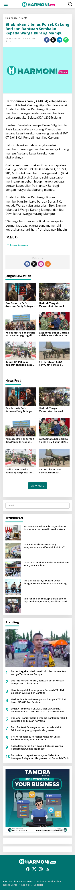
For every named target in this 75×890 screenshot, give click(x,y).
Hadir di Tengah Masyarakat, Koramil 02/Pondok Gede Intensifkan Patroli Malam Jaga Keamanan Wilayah (52, 304)
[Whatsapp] (66, 40)
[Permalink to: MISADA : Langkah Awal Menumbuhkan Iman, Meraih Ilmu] (13, 568)
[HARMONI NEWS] (38, 3)
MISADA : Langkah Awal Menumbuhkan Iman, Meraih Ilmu (46, 564)
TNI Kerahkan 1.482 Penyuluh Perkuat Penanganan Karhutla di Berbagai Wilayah (54, 363)
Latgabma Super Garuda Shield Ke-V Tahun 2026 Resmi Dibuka (54, 334)
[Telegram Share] (59, 40)
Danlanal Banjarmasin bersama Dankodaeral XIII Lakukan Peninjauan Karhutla (39, 719)
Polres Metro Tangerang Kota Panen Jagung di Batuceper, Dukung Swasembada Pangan (20, 334)
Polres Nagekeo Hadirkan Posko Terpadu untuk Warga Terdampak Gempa (38, 673)
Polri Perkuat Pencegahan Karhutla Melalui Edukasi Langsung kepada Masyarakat (36, 729)
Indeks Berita (10, 884)
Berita (8, 41)
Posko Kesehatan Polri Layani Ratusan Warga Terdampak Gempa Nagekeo (37, 747)
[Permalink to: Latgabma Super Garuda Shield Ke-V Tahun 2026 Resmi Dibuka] (54, 321)
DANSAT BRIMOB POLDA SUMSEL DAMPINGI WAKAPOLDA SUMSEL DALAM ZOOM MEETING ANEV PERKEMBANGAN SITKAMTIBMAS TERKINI (38, 710)
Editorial (38, 884)
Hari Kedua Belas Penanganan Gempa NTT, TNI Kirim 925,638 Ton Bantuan (38, 701)
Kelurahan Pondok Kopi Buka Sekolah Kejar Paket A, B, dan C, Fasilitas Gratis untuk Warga (45, 600)
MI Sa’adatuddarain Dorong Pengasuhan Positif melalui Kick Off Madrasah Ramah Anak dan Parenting (45, 546)
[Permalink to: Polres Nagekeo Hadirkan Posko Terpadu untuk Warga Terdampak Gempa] (37, 648)
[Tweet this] (53, 40)
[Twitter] (34, 264)
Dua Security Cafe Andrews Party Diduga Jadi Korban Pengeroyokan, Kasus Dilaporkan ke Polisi (19, 304)
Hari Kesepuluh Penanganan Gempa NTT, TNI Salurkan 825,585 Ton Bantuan (37, 691)
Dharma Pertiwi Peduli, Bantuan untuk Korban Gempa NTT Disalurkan (37, 682)
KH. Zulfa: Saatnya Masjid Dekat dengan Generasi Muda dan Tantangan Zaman (46, 582)
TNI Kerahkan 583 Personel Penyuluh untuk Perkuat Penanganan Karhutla (35, 738)
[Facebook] (27, 264)
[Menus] (6, 4)
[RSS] (48, 264)
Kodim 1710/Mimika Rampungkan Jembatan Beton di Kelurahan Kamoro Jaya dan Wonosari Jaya (19, 363)
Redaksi (25, 884)
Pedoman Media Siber (49, 881)
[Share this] (47, 40)
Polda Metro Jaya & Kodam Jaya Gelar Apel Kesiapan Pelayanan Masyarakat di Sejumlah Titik (40, 757)
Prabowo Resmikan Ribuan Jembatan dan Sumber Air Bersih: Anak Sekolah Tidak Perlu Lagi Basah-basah (44, 528)
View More (37, 485)
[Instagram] (41, 264)
